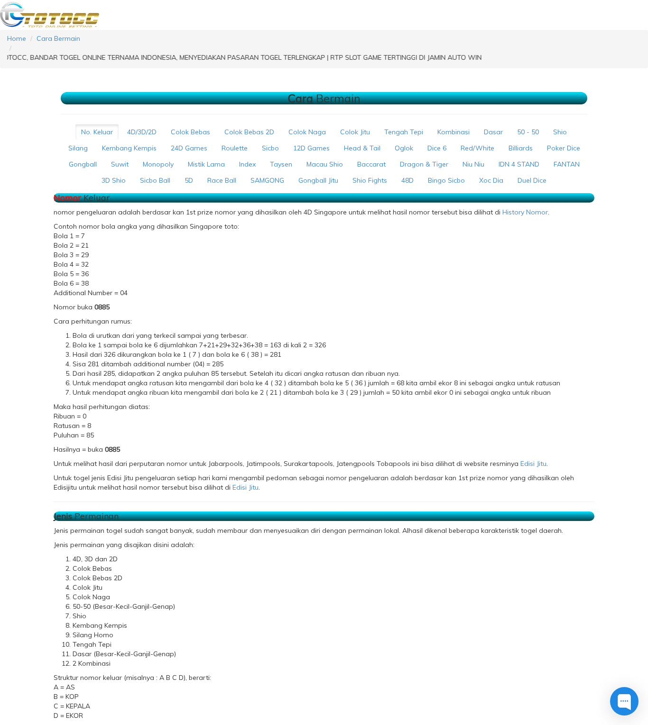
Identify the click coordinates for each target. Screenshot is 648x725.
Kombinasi (453, 132)
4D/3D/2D (142, 132)
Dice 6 (436, 148)
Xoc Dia (491, 180)
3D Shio (114, 180)
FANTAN (567, 164)
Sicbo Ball (155, 180)
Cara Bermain (58, 38)
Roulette (235, 148)
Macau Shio (324, 164)
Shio (560, 132)
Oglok (404, 148)
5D (189, 180)
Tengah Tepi (403, 132)
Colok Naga (307, 132)
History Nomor (525, 212)
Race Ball (221, 180)
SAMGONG (267, 180)
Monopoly (158, 164)
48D (407, 180)
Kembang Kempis (129, 148)
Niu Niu (473, 164)
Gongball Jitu (318, 180)
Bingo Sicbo (446, 180)
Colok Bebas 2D (249, 132)
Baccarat (371, 164)
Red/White (477, 148)
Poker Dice (563, 148)
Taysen (281, 164)
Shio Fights (369, 180)
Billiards (521, 148)
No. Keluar (97, 132)
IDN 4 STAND (519, 164)
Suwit (120, 164)
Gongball (83, 164)
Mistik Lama (206, 164)
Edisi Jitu (533, 463)
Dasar (493, 132)
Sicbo (270, 148)
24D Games (189, 148)
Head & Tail (362, 148)
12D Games (311, 148)
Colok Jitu (355, 132)
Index (247, 164)
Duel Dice (532, 180)
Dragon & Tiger (424, 164)
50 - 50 (528, 132)
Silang (78, 148)
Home (16, 38)
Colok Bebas (190, 132)
